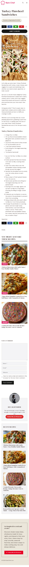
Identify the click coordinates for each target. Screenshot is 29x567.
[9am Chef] (3, 3)
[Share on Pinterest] (21, 26)
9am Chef (10, 3)
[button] (23, 3)
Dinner (5, 264)
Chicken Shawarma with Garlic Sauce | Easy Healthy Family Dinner (14, 268)
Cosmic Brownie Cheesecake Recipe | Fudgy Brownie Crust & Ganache (13, 326)
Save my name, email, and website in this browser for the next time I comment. (15, 377)
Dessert (5, 322)
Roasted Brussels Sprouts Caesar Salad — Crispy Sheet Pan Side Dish (14, 510)
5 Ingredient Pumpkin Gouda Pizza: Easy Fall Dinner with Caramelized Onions (14, 297)
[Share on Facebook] (9, 26)
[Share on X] (4, 26)
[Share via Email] (15, 26)
